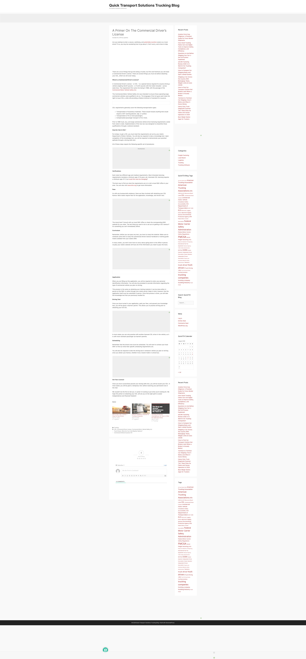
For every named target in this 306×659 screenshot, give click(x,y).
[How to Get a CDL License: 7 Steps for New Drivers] (121, 408)
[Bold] (123, 476)
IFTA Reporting (189, 241)
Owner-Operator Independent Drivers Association (185, 256)
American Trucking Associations (183, 188)
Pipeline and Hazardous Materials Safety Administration (183, 260)
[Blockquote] (136, 476)
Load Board (182, 158)
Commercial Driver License (124, 429)
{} (142, 475)
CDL (115, 429)
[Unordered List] (134, 476)
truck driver (182, 265)
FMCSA (182, 236)
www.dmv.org (131, 185)
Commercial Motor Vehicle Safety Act (124, 90)
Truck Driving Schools (185, 270)
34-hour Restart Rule (182, 180)
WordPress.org (183, 325)
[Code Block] (138, 476)
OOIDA (184, 250)
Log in (180, 318)
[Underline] (127, 476)
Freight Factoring (183, 155)
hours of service (182, 241)
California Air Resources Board (185, 193)
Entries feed (182, 321)
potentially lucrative (150, 42)
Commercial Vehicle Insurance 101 (123, 432)
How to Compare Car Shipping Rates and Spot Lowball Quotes (185, 72)
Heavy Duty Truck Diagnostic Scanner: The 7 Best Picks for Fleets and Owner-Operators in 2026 (184, 110)
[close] (153, 652)
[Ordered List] (132, 476)
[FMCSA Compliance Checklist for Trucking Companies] (141, 408)
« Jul (179, 372)
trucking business (183, 272)
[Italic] (125, 476)
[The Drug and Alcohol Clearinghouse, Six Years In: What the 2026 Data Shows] (161, 408)
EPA (190, 216)
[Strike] (129, 476)
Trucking (116, 427)
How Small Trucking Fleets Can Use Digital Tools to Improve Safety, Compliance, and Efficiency (186, 47)
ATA (191, 191)
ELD (179, 210)
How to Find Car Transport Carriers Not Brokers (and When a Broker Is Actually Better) (185, 91)
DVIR (192, 208)
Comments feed (183, 323)
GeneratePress (170, 622)
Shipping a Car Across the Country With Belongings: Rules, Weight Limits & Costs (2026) (185, 81)
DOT (189, 208)
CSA (187, 204)
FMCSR (188, 237)
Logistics (181, 160)
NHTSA (180, 250)
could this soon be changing (138, 179)
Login (165, 465)
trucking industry (184, 282)
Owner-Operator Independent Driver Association (185, 252)
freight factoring (183, 239)
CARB (179, 195)
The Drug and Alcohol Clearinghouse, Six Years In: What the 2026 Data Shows (160, 416)
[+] (145, 475)
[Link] (141, 476)
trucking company (184, 280)
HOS (190, 239)
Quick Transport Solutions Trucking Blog (144, 5)
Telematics (186, 262)
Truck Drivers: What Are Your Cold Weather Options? (128, 431)
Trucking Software (184, 165)
